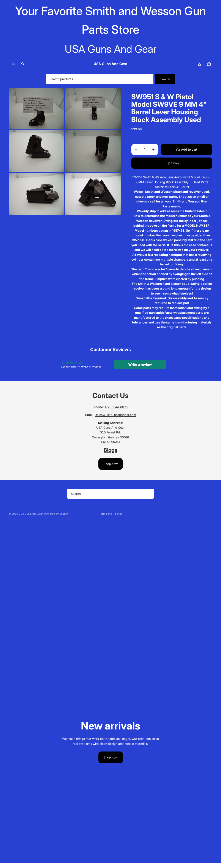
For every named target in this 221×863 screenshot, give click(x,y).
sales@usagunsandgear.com (115, 415)
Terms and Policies (110, 513)
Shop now (111, 464)
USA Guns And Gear (31, 513)
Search (165, 79)
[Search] (23, 64)
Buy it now (171, 163)
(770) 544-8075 (116, 407)
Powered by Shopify (56, 513)
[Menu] (14, 64)
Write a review (140, 364)
